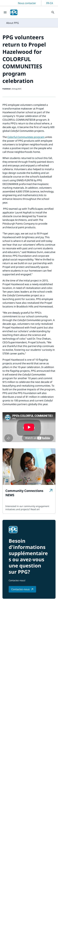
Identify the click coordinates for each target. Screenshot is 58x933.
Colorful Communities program (26, 137)
